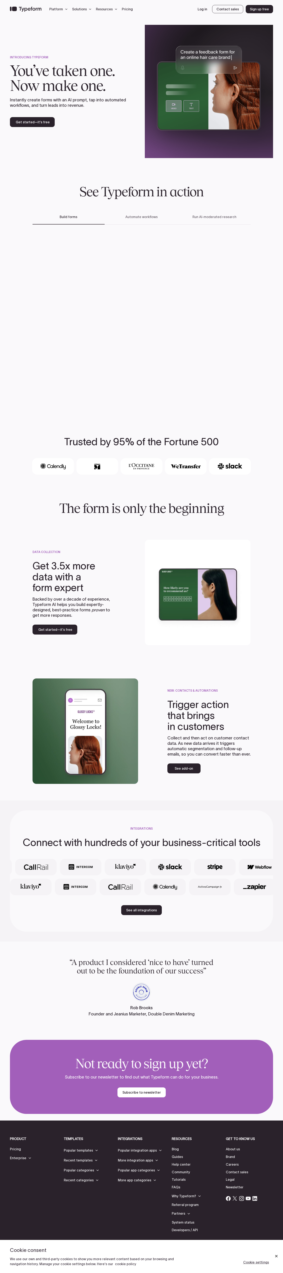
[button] (59, 9)
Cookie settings (256, 1262)
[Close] (276, 1256)
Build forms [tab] (68, 217)
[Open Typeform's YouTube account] (248, 1198)
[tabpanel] (141, 319)
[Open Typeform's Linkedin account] (254, 1198)
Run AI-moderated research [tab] (214, 217)
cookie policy (125, 1264)
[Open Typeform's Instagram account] (241, 1198)
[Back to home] (25, 9)
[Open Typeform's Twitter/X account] (234, 1198)
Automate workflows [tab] (141, 217)
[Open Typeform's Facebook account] (228, 1198)
